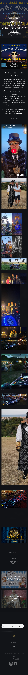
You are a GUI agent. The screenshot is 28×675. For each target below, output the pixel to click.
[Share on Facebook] (13, 561)
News (14, 646)
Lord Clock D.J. (14, 642)
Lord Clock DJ (12, 552)
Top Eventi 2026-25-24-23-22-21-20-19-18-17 (14, 14)
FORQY (17, 658)
